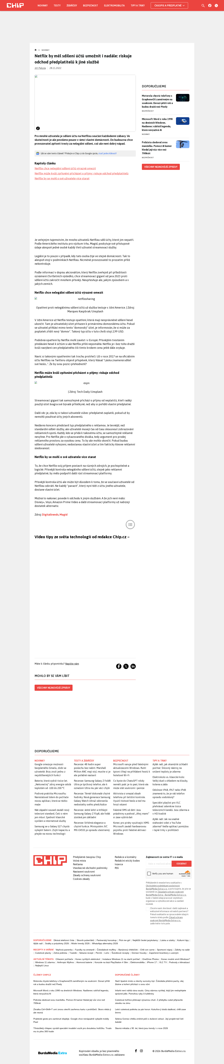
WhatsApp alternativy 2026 (105, 943)
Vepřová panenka (64, 949)
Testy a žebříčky (84, 760)
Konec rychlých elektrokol (87, 959)
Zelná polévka (60, 953)
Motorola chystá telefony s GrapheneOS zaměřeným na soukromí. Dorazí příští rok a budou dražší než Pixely (157, 101)
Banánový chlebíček (128, 949)
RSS (117, 868)
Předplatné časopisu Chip (87, 857)
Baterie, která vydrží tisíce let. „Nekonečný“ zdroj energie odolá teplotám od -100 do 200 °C (53, 784)
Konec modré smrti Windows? (175, 959)
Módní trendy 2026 (80, 943)
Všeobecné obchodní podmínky (90, 868)
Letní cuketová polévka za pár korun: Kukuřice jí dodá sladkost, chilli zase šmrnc (150, 1011)
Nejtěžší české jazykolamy (145, 940)
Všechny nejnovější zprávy (53, 687)
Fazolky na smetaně (84, 949)
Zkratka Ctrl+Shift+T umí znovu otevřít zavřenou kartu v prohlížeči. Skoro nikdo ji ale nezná (72, 1011)
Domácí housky (139, 953)
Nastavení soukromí (84, 871)
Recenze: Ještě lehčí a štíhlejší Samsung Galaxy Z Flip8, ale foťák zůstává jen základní (92, 814)
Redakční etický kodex (127, 860)
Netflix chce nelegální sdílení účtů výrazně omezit (65, 168)
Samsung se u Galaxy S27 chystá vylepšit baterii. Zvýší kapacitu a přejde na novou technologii (52, 830)
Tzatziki (73, 953)
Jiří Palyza (40, 68)
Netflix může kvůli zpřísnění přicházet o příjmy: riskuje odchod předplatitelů (81, 173)
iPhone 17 (152, 962)
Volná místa (79, 860)
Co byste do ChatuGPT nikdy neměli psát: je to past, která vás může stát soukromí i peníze (130, 784)
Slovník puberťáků (85, 940)
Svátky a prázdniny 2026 (57, 943)
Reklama (78, 864)
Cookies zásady (81, 879)
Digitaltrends (50, 514)
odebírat (181, 863)
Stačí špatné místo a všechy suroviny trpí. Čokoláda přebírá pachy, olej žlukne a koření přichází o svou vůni (149, 982)
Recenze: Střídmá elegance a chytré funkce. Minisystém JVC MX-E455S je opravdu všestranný (92, 826)
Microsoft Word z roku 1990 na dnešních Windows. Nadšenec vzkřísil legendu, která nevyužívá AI (157, 124)
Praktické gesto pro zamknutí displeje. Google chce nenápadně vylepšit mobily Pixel (71, 1020)
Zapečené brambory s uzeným (164, 953)
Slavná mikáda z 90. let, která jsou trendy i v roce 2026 (141, 1028)
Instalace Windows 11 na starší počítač (121, 959)
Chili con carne (147, 949)
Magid (64, 514)
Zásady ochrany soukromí (87, 875)
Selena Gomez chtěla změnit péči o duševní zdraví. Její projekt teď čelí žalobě (149, 1020)
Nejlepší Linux (42, 965)
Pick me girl (124, 940)
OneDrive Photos (150, 959)
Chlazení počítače (64, 959)
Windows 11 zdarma (45, 962)
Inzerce (119, 864)
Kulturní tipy (183, 940)
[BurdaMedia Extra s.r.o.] (50, 860)
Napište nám (72, 663)
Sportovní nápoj (164, 949)
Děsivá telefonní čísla (64, 940)
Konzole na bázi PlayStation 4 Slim (111, 962)
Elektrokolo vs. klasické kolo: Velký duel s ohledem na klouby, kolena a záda (170, 781)
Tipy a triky (138, 5)
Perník (99, 953)
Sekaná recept (86, 953)
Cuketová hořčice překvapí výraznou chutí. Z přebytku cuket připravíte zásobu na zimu (149, 1001)
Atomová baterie (84, 962)
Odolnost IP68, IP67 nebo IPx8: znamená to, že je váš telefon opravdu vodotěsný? (169, 793)
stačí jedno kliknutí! (107, 153)
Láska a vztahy (167, 940)
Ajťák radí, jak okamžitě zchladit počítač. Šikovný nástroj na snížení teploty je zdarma (170, 768)
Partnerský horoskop (107, 940)
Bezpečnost (90, 5)
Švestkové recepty (120, 953)
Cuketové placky (43, 953)
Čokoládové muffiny (106, 949)
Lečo (106, 953)
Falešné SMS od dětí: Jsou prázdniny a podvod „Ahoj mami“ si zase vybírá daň (131, 814)
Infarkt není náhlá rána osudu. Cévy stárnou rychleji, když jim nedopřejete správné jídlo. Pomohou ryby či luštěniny (150, 992)
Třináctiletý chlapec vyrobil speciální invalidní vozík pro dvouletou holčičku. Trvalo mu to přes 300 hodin (72, 1030)
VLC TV (163, 962)
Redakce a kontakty (125, 857)
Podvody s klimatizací (179, 962)
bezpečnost (120, 760)
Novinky (43, 5)
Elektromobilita (114, 5)
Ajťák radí (38, 943)
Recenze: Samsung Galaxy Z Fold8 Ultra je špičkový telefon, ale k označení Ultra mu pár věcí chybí (92, 784)
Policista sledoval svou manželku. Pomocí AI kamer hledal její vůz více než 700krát (157, 148)
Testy (57, 5)
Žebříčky (72, 5)
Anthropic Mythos (65, 962)
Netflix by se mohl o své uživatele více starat (62, 178)
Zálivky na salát (182, 949)
